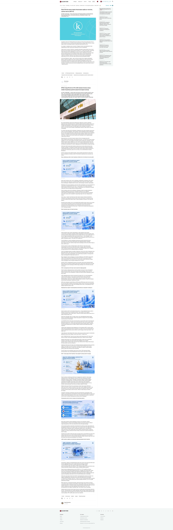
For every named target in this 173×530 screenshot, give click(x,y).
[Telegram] (67, 77)
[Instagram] (62, 77)
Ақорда (63, 5)
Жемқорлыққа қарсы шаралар (85, 521)
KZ (101, 1)
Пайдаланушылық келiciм (84, 516)
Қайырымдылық (79, 73)
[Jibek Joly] (108, 5)
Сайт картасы (102, 516)
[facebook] (103, 510)
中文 (107, 1)
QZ (102, 1)
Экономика (67, 496)
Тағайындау (68, 5)
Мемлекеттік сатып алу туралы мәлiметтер (87, 523)
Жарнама (101, 519)
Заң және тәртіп (72, 5)
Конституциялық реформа (89, 5)
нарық (76, 496)
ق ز (108, 1)
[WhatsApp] (64, 77)
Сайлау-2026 (96, 5)
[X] (72, 77)
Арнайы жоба (82, 5)
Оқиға (61, 516)
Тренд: (61, 5)
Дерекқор (77, 5)
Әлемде (61, 523)
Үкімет (63, 73)
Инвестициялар (82, 496)
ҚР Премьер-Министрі (69, 73)
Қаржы (72, 496)
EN (105, 1)
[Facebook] (69, 77)
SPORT (93, 1)
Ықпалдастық (85, 73)
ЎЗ (110, 1)
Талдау (89, 1)
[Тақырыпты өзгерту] (98, 1)
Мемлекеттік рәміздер (84, 519)
